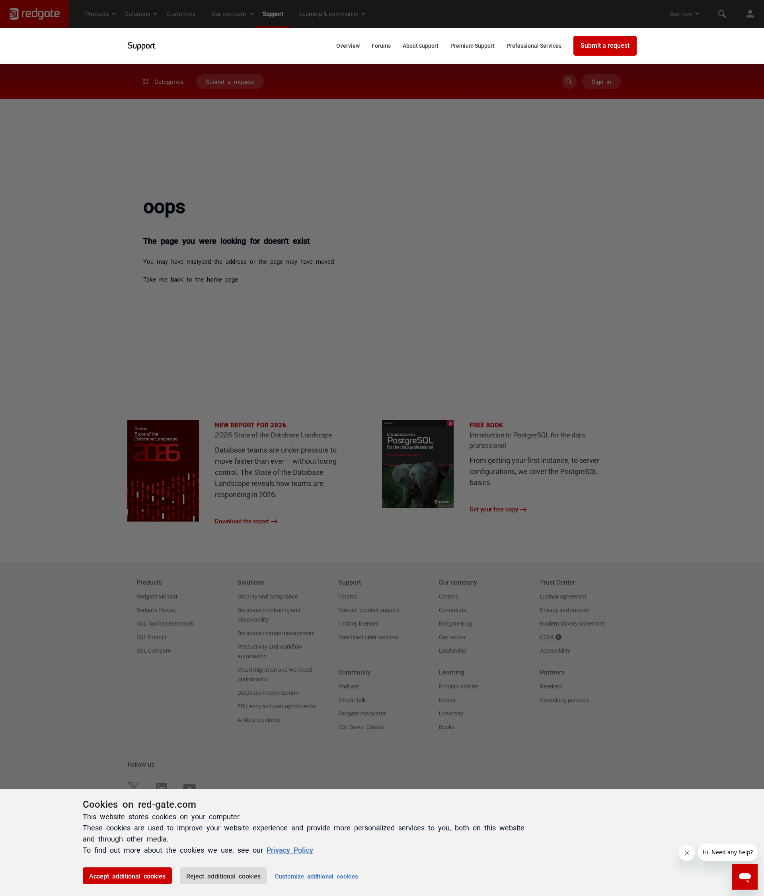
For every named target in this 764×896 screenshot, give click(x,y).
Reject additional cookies (223, 876)
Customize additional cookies (316, 876)
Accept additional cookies (127, 876)
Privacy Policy (290, 849)
